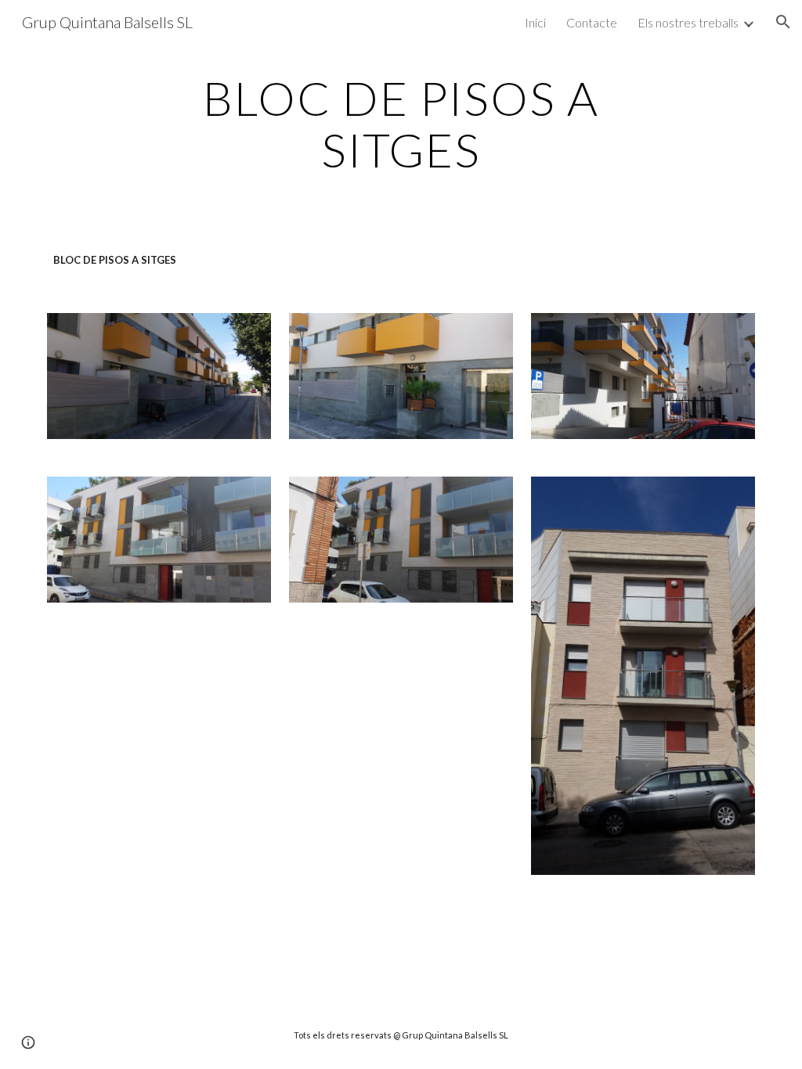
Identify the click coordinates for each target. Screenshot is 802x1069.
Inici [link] (535, 22)
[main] (401, 124)
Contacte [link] (591, 22)
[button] (783, 22)
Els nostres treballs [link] (688, 22)
